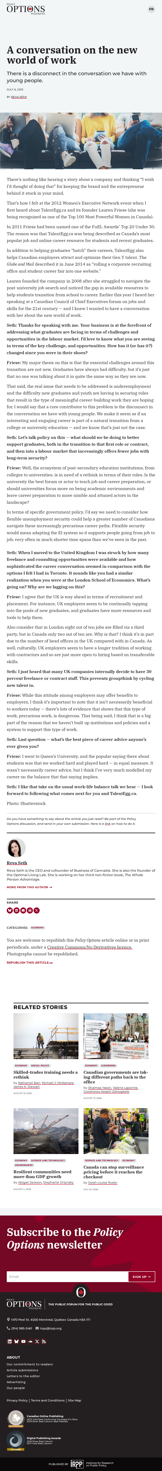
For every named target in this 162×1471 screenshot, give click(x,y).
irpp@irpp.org (51, 1328)
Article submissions (22, 1370)
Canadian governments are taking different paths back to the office (116, 1077)
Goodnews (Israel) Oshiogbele (106, 1091)
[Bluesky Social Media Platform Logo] (17, 1341)
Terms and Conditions (48, 1400)
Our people (16, 1388)
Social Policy (40, 1065)
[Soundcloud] (30, 1341)
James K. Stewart (27, 1087)
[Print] (30, 910)
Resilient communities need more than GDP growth (43, 1174)
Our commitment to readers (30, 1364)
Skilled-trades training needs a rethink (46, 1074)
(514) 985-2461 (21, 1328)
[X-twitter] (37, 910)
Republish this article (28, 962)
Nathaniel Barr (29, 1083)
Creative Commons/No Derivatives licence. (89, 947)
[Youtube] (23, 1341)
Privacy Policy (17, 1400)
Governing (108, 1065)
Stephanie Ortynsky (58, 1182)
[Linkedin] (17, 910)
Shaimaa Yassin (99, 1088)
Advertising (16, 1382)
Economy (37, 927)
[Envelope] (23, 910)
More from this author (27, 887)
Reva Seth (19, 96)
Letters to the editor (23, 1376)
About (13, 1357)
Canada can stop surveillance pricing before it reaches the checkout (114, 1172)
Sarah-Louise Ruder (102, 1182)
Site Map (74, 1400)
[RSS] (44, 1341)
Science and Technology (48, 1160)
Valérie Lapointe (125, 1088)
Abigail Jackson (30, 1182)
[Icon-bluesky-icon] (10, 910)
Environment (24, 1165)
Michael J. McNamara (57, 1083)
